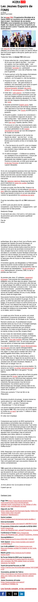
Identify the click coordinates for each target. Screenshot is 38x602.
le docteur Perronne (11, 163)
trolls (9, 102)
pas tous (12, 122)
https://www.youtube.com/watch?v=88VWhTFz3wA (19, 524)
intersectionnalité (11, 88)
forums (23, 110)
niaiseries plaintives (13, 181)
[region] (22, 230)
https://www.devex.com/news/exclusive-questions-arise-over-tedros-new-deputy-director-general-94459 (19, 576)
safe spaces (17, 93)
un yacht (13, 411)
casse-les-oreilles (21, 183)
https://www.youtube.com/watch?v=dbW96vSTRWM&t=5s (12, 583)
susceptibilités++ (19, 90)
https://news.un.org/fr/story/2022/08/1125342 (17, 539)
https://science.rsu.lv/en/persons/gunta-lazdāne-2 (18, 519)
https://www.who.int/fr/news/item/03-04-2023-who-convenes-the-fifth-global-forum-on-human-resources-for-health (18, 561)
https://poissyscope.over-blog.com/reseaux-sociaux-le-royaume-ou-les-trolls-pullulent (19, 548)
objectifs (7, 49)
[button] (3, 594)
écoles (15, 376)
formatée (15, 68)
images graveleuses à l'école (17, 130)
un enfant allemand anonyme (24, 368)
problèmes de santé (27, 195)
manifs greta (24, 105)
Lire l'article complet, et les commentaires (19, 589)
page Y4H (9, 17)
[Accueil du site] (19, 3)
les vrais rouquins (16, 339)
